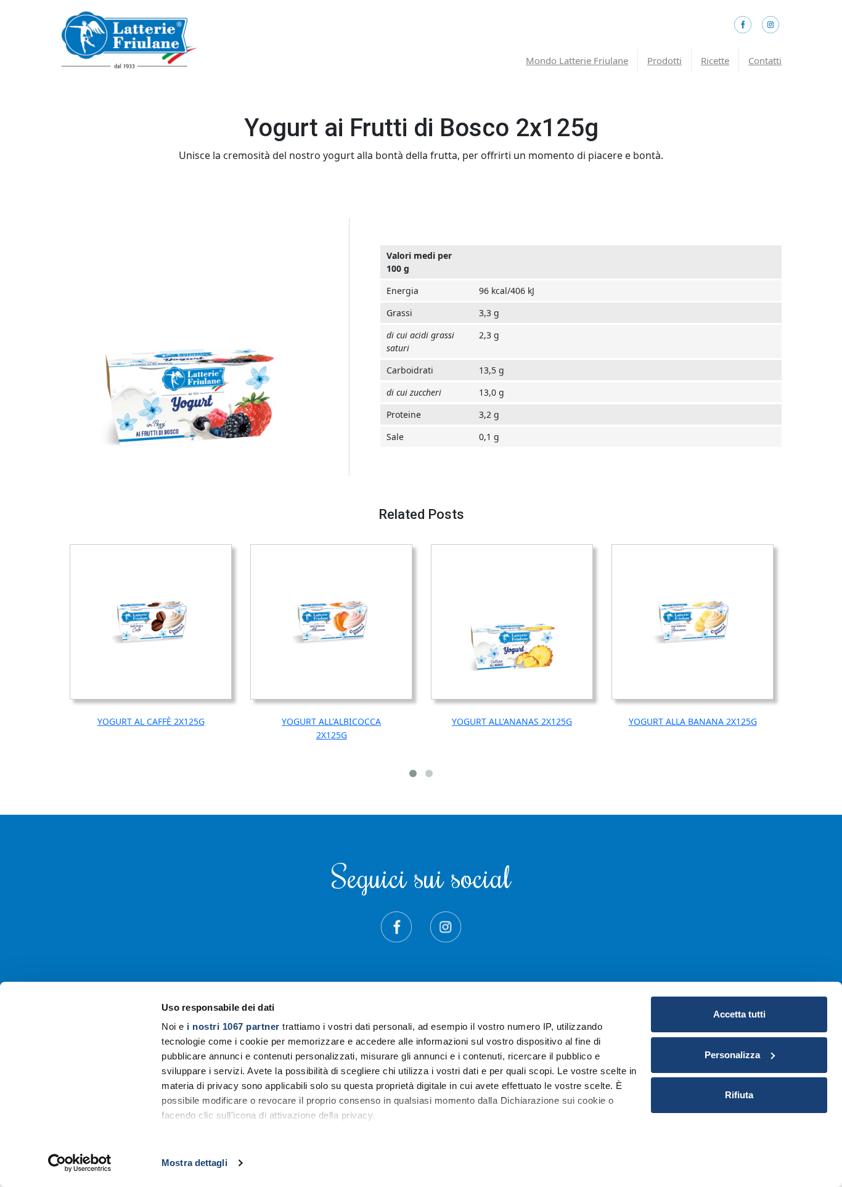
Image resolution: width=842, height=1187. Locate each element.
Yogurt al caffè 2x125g (151, 721)
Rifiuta (739, 1095)
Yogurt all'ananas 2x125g (512, 721)
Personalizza (732, 1055)
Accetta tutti (739, 1014)
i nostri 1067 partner (233, 1026)
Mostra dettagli (194, 1162)
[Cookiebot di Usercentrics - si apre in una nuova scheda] (80, 1163)
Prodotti (664, 60)
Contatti (765, 60)
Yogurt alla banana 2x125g (693, 721)
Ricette (715, 60)
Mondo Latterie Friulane (577, 60)
